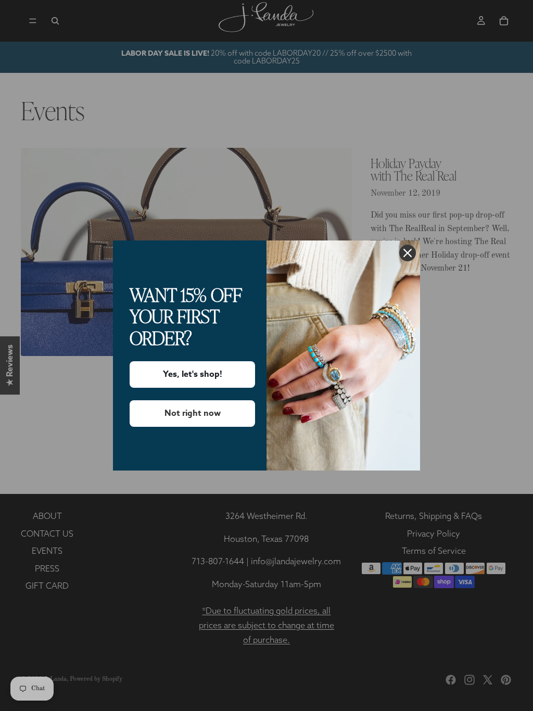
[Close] (407, 252)
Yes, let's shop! (192, 374)
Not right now (192, 413)
